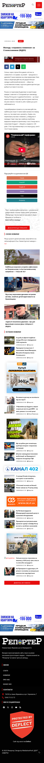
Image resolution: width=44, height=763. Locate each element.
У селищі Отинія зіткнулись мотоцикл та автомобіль (26, 477)
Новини (6, 675)
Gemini (22, 191)
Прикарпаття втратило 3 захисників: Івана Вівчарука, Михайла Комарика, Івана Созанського (26, 351)
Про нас (6, 680)
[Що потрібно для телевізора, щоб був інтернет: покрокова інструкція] (9, 446)
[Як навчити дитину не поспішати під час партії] (9, 400)
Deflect (28, 741)
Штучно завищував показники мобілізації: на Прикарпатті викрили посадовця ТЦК (27, 456)
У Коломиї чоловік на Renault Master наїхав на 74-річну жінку (27, 486)
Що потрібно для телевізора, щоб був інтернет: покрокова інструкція (26, 445)
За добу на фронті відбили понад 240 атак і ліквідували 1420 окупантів (26, 340)
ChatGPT (22, 182)
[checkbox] (39, 752)
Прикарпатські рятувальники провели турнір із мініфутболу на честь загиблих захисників (27, 523)
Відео (21, 41)
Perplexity (22, 200)
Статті (5, 671)
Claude (22, 178)
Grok (22, 196)
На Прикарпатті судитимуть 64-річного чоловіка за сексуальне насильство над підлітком (27, 571)
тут (5, 243)
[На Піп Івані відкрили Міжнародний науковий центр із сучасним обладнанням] (9, 514)
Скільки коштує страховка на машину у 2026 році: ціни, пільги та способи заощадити (27, 560)
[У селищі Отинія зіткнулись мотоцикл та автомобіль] (9, 479)
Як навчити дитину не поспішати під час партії (27, 398)
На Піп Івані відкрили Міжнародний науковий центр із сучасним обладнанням (27, 513)
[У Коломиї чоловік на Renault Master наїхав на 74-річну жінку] (9, 488)
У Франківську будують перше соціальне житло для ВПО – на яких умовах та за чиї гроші (27, 409)
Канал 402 (7, 684)
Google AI (22, 187)
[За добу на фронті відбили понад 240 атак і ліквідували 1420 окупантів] (9, 340)
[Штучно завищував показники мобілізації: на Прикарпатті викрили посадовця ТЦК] (9, 457)
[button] (6, 66)
